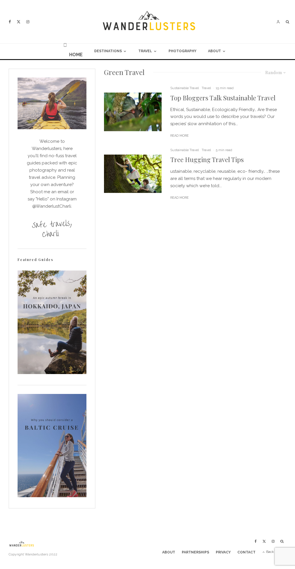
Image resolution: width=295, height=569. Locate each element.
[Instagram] (27, 22)
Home (76, 54)
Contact (246, 552)
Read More (179, 136)
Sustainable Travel (184, 88)
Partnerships (195, 552)
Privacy (223, 552)
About (214, 51)
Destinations (108, 51)
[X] (18, 22)
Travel (145, 51)
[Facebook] (10, 22)
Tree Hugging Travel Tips (207, 159)
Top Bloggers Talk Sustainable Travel (222, 98)
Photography (182, 51)
